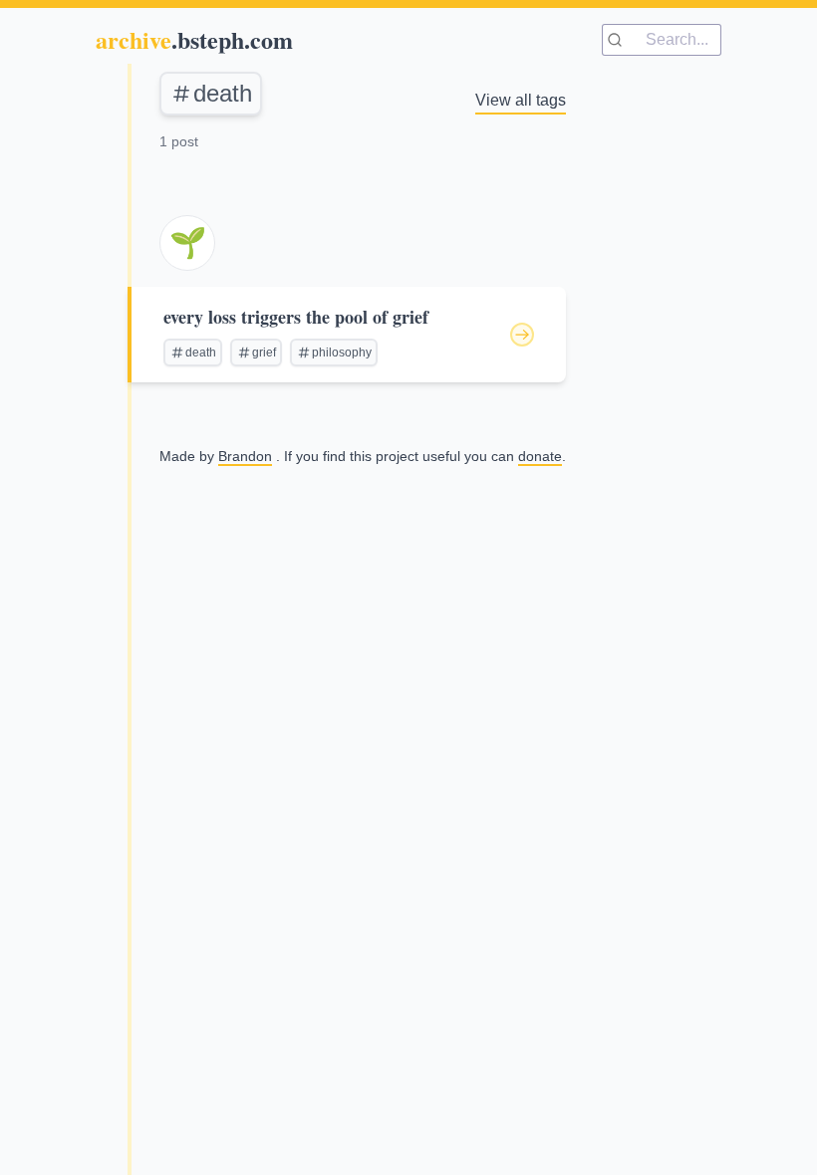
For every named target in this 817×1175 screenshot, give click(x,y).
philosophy (342, 352)
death (222, 93)
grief (264, 352)
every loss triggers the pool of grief (295, 317)
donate (540, 456)
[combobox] (661, 40)
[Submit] (624, 40)
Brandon (245, 456)
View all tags (520, 100)
